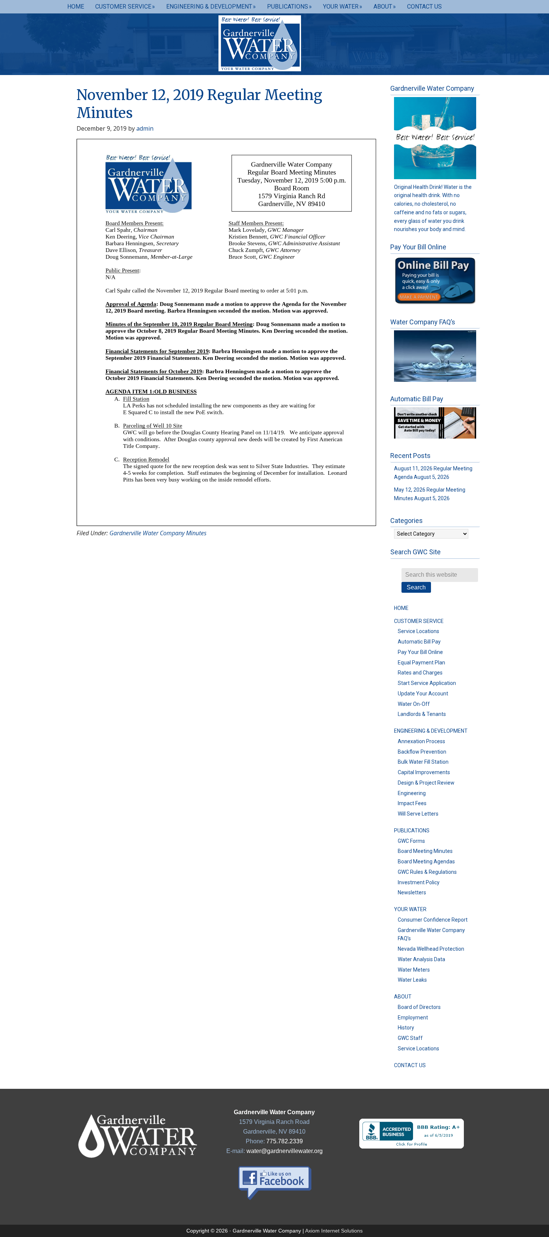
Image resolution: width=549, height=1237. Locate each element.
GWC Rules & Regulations (427, 872)
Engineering (412, 793)
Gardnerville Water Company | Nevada (274, 43)
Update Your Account (423, 694)
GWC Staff (410, 1038)
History (406, 1028)
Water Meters (414, 970)
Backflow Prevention (422, 752)
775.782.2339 (284, 1141)
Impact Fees (412, 803)
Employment (413, 1018)
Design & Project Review (426, 783)
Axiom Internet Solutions (334, 1231)
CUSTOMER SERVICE (419, 621)
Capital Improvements (424, 772)
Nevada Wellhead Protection (431, 949)
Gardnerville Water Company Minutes (158, 533)
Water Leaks (412, 980)
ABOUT (403, 997)
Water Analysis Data (421, 959)
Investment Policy (419, 882)
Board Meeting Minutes (425, 851)
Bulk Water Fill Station (423, 762)
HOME (401, 608)
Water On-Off (414, 704)
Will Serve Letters (418, 814)
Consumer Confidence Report (433, 920)
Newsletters (412, 892)
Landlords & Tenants (422, 714)
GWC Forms (411, 841)
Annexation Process (421, 741)
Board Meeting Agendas (426, 861)
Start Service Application (427, 683)
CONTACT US (410, 1065)
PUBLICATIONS (411, 831)
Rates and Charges (420, 673)
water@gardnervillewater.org (284, 1151)
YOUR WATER (410, 909)
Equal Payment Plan (421, 663)
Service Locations (418, 631)
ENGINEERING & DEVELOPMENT (431, 731)
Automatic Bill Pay (419, 642)
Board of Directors (419, 1007)
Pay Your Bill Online (420, 652)
